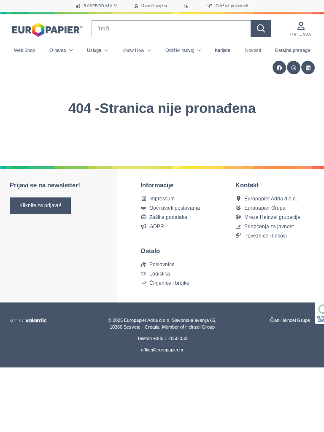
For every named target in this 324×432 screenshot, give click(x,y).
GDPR (156, 226)
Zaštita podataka (168, 217)
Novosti (253, 50)
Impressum (162, 198)
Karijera (222, 50)
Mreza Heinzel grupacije (272, 217)
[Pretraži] (261, 29)
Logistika (159, 273)
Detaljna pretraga (292, 50)
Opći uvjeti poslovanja (174, 208)
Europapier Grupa (265, 208)
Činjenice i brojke (169, 283)
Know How (134, 50)
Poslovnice (162, 264)
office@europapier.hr (162, 349)
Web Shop (24, 50)
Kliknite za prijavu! (40, 205)
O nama (58, 50)
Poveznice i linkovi (265, 235)
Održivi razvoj (180, 50)
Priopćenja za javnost (269, 226)
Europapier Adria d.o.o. (270, 198)
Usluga (95, 50)
